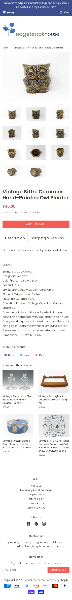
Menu (10, 12)
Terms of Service (36, 507)
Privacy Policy (36, 503)
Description (15, 238)
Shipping (8, 212)
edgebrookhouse (35, 580)
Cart (66, 12)
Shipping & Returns (47, 238)
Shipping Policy (36, 494)
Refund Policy (36, 499)
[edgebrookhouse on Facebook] (28, 524)
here (59, 542)
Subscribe (58, 570)
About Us (36, 485)
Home (5, 47)
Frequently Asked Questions (36, 490)
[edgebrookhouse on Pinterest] (36, 524)
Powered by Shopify (57, 580)
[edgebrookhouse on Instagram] (44, 524)
